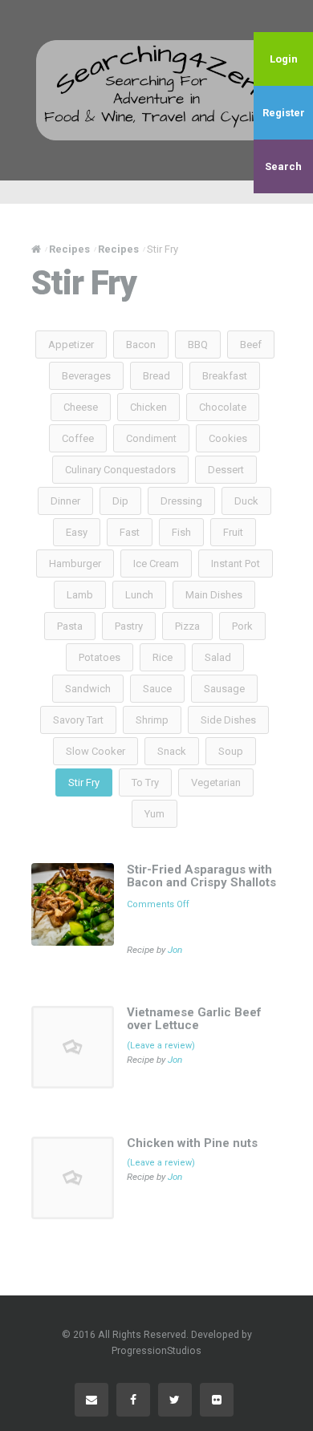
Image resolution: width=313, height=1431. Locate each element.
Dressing (181, 501)
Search (283, 166)
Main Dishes (213, 595)
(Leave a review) (161, 1045)
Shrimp (152, 720)
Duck (246, 501)
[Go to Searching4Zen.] (36, 249)
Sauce (157, 689)
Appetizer (71, 344)
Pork (242, 626)
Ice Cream (156, 563)
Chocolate (222, 407)
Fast (130, 532)
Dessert (226, 470)
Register (283, 113)
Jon (175, 949)
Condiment (151, 438)
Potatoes (99, 657)
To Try (145, 782)
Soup (230, 751)
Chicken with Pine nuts (192, 1143)
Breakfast (224, 376)
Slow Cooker (95, 751)
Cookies (228, 438)
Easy (76, 532)
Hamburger (75, 563)
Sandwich (88, 689)
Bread (156, 376)
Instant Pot (235, 563)
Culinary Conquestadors (120, 470)
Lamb (80, 595)
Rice (162, 657)
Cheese (80, 407)
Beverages (86, 376)
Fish (181, 532)
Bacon (141, 344)
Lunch (139, 595)
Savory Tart (78, 720)
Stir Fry (84, 782)
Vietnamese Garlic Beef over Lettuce (194, 1019)
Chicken (148, 407)
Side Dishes (228, 720)
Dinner (65, 501)
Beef (251, 344)
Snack (171, 751)
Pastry (129, 626)
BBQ (198, 344)
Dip (120, 501)
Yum (154, 814)
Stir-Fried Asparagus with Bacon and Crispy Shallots (201, 876)
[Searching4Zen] (156, 89)
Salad (218, 657)
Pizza (187, 626)
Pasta (70, 626)
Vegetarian (216, 782)
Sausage (224, 689)
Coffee (78, 438)
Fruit (233, 532)
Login (284, 59)
